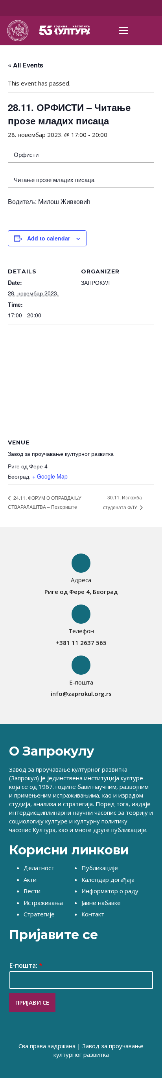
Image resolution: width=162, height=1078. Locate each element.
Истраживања (43, 903)
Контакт (92, 914)
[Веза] (17, 30)
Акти (30, 879)
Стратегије (39, 914)
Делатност (39, 868)
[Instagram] (95, 8)
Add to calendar (48, 238)
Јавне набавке (101, 903)
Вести (32, 891)
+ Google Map (50, 476)
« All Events (25, 64)
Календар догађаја (107, 879)
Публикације (99, 868)
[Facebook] (69, 8)
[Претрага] (151, 30)
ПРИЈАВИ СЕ (32, 1002)
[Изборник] (123, 30)
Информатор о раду (109, 891)
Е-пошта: (25, 965)
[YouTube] (82, 8)
